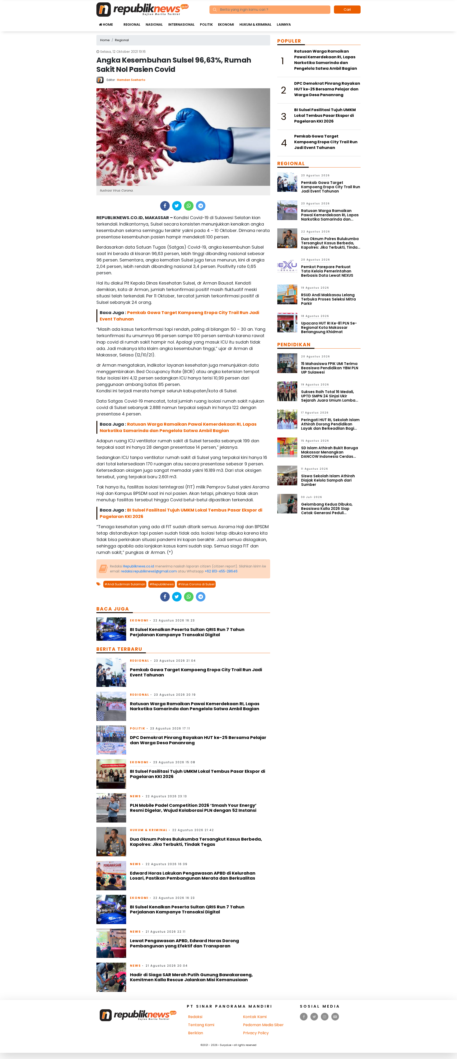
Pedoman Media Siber (263, 1025)
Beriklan (195, 1033)
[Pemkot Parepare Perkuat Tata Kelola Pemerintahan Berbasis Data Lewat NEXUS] (287, 266)
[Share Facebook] (165, 205)
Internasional (181, 24)
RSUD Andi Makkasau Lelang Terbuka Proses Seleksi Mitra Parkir (328, 299)
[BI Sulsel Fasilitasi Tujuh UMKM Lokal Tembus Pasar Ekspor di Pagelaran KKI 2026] (111, 773)
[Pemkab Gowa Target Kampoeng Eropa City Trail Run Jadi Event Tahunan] (111, 672)
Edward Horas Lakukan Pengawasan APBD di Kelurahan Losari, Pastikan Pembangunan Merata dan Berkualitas (192, 875)
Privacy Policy (256, 1033)
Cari (347, 9)
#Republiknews (161, 584)
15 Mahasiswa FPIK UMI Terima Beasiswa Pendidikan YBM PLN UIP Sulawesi (329, 368)
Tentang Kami (201, 1025)
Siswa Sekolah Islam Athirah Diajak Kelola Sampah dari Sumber (328, 480)
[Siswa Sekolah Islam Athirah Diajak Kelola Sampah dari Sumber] (287, 475)
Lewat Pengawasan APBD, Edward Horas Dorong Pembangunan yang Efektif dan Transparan (184, 943)
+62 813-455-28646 (221, 571)
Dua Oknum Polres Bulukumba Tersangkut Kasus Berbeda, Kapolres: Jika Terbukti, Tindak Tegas (196, 841)
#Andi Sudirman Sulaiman (124, 584)
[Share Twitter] (176, 205)
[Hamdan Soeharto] (101, 80)
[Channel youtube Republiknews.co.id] (335, 1017)
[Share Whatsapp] (189, 205)
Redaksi (195, 1017)
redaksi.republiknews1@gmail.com (149, 571)
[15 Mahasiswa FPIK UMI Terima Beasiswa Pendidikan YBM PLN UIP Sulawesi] (287, 363)
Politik (206, 24)
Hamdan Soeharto (131, 80)
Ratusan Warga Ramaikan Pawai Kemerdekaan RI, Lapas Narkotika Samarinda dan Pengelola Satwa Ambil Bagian (194, 706)
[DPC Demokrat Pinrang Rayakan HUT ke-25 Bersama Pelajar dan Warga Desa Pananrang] (111, 740)
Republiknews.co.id (138, 566)
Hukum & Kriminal (255, 24)
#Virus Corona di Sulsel (196, 584)
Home (107, 24)
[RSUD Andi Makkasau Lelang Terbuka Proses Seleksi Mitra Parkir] (287, 294)
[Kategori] (118, 22)
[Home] (142, 9)
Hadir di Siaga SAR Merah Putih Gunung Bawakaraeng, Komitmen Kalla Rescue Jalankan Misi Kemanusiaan (191, 977)
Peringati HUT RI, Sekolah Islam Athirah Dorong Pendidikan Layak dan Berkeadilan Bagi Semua (330, 426)
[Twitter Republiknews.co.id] (314, 1017)
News (135, 796)
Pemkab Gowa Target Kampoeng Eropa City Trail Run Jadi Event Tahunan (196, 672)
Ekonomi (226, 24)
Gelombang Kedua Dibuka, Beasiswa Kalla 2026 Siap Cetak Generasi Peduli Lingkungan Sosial (327, 511)
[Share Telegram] (200, 205)
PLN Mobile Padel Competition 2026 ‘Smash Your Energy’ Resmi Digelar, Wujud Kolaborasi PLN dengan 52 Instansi (193, 807)
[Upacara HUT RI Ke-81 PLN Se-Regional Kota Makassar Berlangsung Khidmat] (287, 322)
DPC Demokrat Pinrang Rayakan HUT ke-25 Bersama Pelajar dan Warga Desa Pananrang (198, 740)
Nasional (154, 24)
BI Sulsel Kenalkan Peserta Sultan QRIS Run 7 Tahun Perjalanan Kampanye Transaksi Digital (187, 632)
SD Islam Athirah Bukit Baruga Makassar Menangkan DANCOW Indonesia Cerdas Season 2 (329, 454)
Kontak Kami (255, 1017)
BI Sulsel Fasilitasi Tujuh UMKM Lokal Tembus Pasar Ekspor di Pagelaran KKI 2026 (197, 773)
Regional (132, 24)
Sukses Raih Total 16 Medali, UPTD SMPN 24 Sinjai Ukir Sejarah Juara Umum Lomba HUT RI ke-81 (328, 398)
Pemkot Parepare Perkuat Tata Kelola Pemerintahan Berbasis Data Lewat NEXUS (327, 271)
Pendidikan (294, 344)
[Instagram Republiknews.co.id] (324, 1017)
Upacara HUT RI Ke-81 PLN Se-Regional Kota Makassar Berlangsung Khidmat (329, 327)
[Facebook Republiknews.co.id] (304, 1017)
